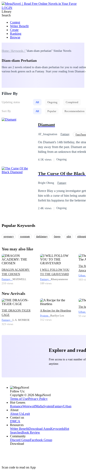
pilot (69, 236)
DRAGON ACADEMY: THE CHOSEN (16, 272)
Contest (15, 22)
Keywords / (18, 50)
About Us (16, 413)
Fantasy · (7, 279)
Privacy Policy (38, 399)
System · (45, 315)
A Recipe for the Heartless (55, 310)
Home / (6, 50)
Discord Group (20, 440)
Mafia (39, 406)
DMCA (15, 421)
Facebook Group (41, 440)
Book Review (31, 432)
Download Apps (39, 428)
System (48, 406)
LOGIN (7, 8)
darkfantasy (42, 236)
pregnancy (9, 236)
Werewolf (29, 406)
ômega (57, 236)
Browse (15, 37)
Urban (67, 406)
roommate (25, 236)
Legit (26, 413)
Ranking (15, 33)
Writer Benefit (19, 26)
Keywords (57, 428)
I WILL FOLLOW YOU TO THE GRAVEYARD (54, 272)
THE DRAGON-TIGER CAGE (16, 312)
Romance (16, 406)
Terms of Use (19, 399)
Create (14, 30)
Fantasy (65, 134)
